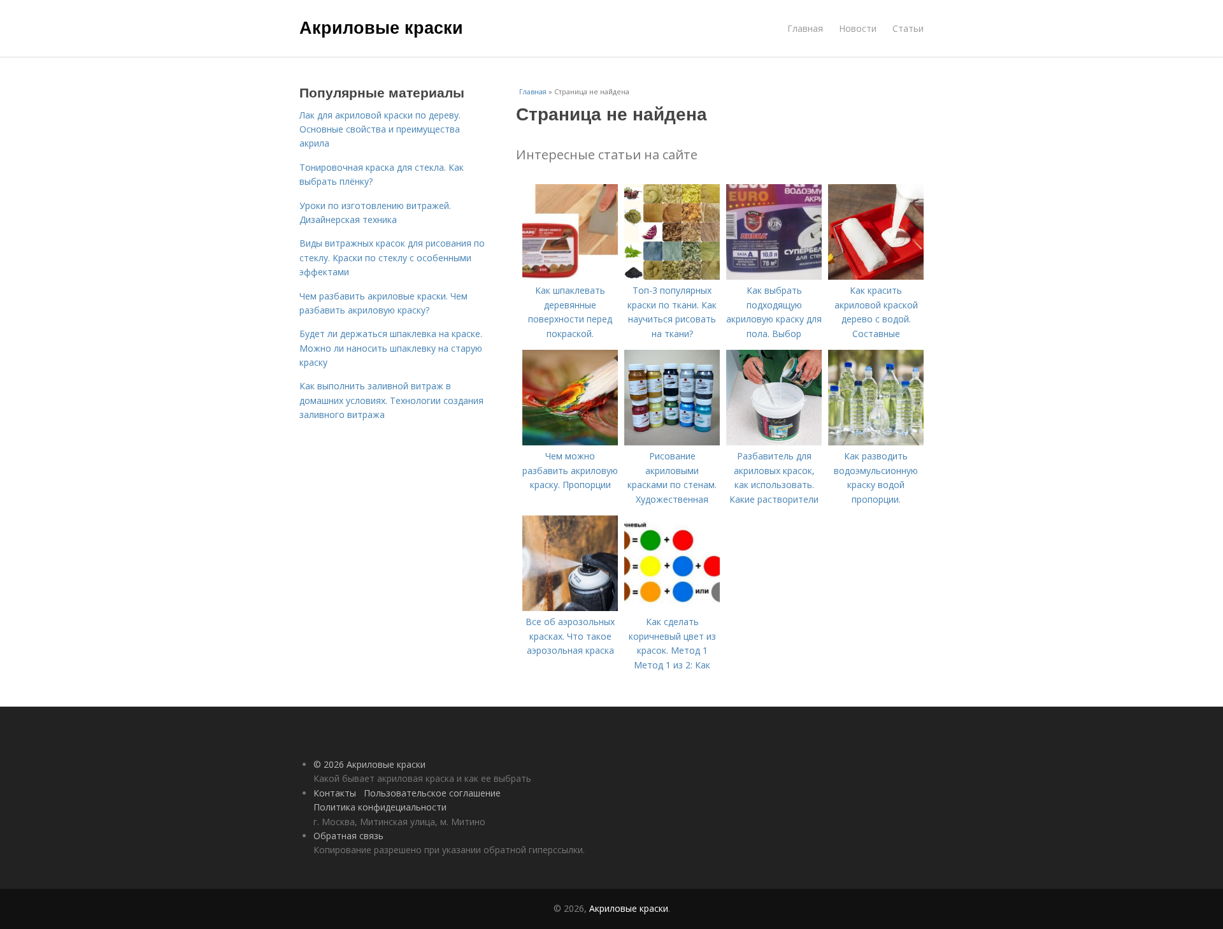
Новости (857, 28)
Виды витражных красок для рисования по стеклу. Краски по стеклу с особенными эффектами (392, 257)
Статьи (908, 28)
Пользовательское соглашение (432, 793)
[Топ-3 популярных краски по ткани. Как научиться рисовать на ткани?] (672, 276)
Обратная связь (348, 836)
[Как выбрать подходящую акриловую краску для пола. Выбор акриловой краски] (774, 276)
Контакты (334, 793)
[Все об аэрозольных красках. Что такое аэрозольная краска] (570, 607)
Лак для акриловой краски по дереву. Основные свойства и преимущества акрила (380, 129)
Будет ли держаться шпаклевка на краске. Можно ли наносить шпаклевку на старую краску (390, 348)
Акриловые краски (381, 27)
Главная (805, 28)
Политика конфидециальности (380, 807)
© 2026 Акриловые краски (369, 764)
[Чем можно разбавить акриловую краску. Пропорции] (570, 442)
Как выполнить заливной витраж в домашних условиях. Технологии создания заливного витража (391, 400)
